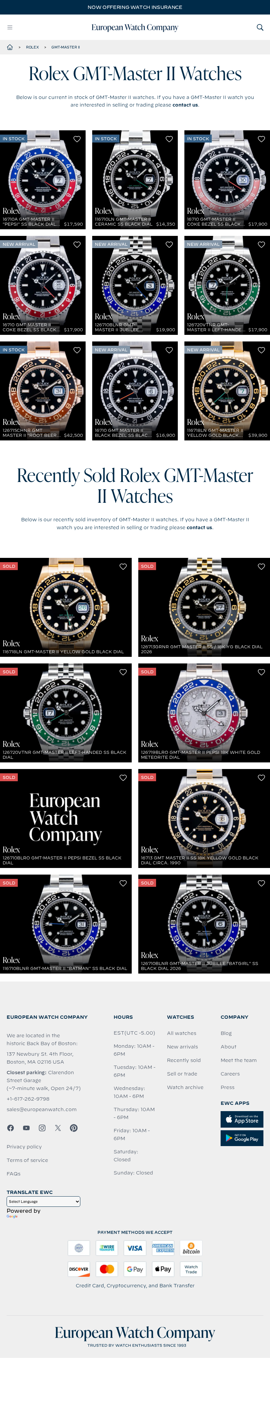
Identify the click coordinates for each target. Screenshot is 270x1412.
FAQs (13, 1173)
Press (227, 1087)
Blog (226, 1033)
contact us (185, 105)
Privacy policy (24, 1146)
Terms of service (27, 1160)
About (228, 1046)
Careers (230, 1073)
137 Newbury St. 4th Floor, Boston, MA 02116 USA (40, 1058)
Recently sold (184, 1060)
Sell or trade (182, 1073)
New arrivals (182, 1046)
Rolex (32, 47)
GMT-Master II (65, 47)
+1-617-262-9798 (28, 1099)
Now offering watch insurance (135, 7)
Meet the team (239, 1060)
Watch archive (185, 1087)
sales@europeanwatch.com (42, 1109)
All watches (181, 1033)
